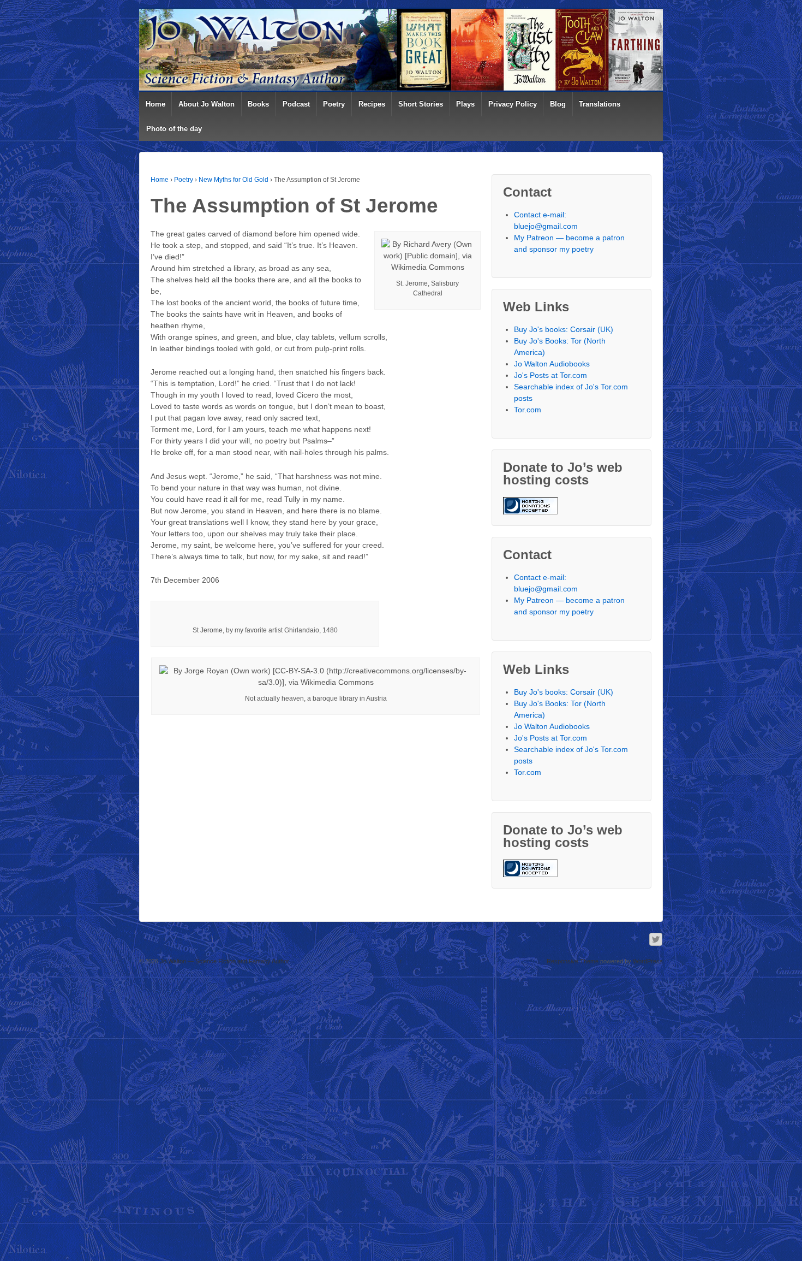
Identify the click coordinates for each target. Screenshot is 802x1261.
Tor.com (527, 409)
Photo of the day (174, 129)
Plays (465, 104)
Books (258, 104)
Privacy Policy (512, 104)
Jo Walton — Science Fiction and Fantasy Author (223, 961)
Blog (558, 104)
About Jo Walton (206, 104)
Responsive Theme (572, 961)
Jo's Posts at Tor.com (550, 375)
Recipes (371, 104)
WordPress (648, 961)
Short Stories (420, 104)
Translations (599, 104)
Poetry (334, 104)
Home (155, 104)
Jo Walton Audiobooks (552, 363)
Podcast (296, 104)
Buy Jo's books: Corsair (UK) (563, 329)
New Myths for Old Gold (233, 179)
